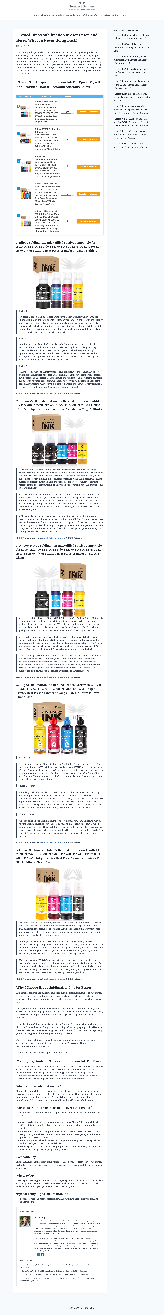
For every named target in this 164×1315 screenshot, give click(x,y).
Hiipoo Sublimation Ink (35, 242)
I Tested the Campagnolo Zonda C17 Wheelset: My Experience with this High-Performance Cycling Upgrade (131, 109)
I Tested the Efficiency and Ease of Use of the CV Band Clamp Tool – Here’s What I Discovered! (132, 84)
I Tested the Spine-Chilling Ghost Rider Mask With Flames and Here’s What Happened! (131, 60)
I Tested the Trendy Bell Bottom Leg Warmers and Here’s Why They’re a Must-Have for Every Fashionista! (56, 1266)
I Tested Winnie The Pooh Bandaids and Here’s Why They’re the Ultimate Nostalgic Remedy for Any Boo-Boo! (131, 122)
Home (36, 15)
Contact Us (125, 15)
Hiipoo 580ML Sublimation (38, 401)
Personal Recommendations (66, 15)
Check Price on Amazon (88, 112)
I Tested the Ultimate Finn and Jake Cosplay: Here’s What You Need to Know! (130, 72)
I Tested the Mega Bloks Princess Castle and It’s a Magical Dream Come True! (131, 47)
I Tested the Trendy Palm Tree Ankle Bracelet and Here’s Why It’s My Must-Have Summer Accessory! (132, 134)
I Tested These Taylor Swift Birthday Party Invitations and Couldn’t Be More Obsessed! (54, 1271)
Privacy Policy (111, 15)
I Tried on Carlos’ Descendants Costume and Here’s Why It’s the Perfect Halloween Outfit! (55, 1275)
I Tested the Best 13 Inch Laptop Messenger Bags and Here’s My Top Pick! (130, 147)
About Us (45, 15)
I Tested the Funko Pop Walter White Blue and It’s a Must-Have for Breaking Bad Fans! (132, 97)
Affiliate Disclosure (92, 15)
